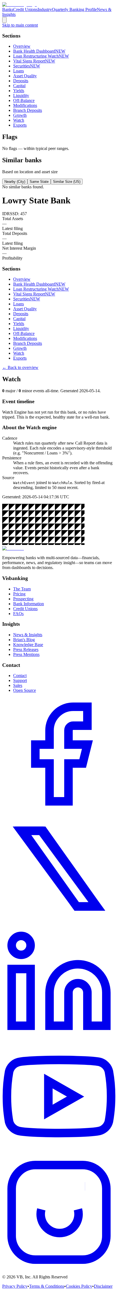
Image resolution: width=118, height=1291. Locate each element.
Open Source (24, 690)
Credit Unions (25, 9)
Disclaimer (103, 1286)
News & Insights (27, 634)
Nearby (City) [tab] (14, 182)
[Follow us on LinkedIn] (59, 1038)
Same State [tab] (39, 182)
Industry (45, 9)
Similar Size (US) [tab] (66, 182)
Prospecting (23, 598)
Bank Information (28, 603)
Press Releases (25, 649)
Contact (20, 675)
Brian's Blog (24, 639)
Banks (7, 9)
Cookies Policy (79, 1286)
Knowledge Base (28, 644)
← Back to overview (20, 367)
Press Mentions (26, 654)
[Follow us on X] (59, 924)
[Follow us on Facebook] (59, 809)
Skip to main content (20, 25)
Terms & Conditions (46, 1286)
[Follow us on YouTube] (59, 1153)
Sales (17, 685)
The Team (22, 589)
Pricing (19, 594)
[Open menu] (4, 20)
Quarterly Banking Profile (74, 9)
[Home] (19, 4)
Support (20, 680)
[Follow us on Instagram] (59, 1267)
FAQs (18, 613)
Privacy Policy (14, 1286)
